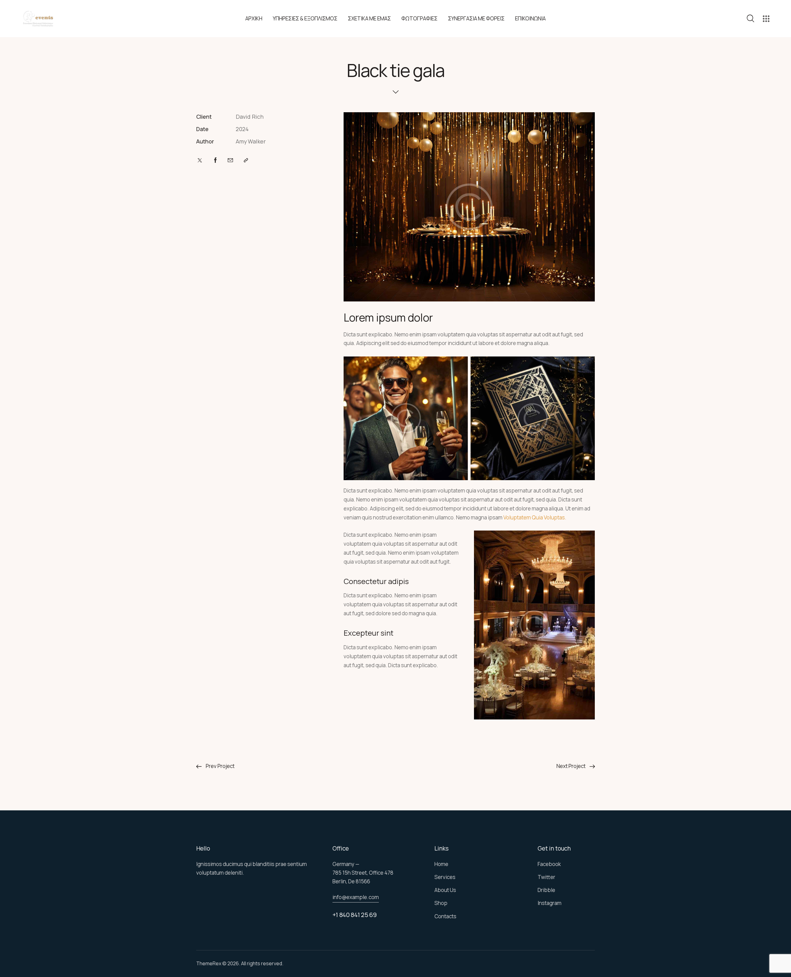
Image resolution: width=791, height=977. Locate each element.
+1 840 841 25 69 (354, 915)
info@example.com (355, 897)
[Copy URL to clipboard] (246, 160)
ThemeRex (208, 963)
